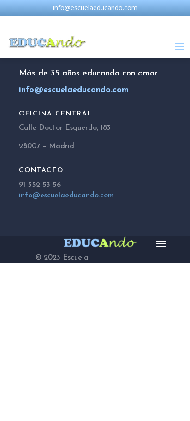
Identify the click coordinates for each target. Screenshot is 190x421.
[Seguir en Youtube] (113, 21)
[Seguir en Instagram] (95, 21)
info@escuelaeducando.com (66, 195)
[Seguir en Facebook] (76, 21)
